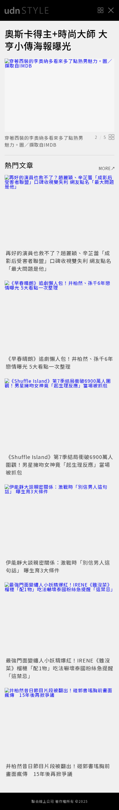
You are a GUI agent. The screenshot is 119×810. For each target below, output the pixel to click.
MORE (105, 168)
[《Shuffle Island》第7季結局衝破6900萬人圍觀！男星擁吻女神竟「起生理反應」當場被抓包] (59, 414)
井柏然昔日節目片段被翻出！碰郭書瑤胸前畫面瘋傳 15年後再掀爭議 (58, 769)
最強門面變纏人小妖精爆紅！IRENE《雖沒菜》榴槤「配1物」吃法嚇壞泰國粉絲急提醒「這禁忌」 (59, 668)
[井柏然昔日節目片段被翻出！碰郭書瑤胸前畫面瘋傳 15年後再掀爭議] (59, 724)
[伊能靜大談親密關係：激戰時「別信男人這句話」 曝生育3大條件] (59, 520)
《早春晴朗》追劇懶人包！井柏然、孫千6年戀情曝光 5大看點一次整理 (59, 362)
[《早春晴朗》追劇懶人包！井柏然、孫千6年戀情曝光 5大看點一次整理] (59, 317)
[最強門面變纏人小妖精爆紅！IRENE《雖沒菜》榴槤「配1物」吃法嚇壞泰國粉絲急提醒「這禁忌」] (59, 618)
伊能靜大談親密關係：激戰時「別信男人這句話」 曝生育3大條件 (58, 566)
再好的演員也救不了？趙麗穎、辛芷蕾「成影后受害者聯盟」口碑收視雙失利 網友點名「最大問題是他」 (58, 260)
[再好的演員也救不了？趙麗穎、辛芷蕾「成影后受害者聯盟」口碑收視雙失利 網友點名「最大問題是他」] (59, 211)
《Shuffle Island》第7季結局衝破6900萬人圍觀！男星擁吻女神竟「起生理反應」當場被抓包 (59, 464)
